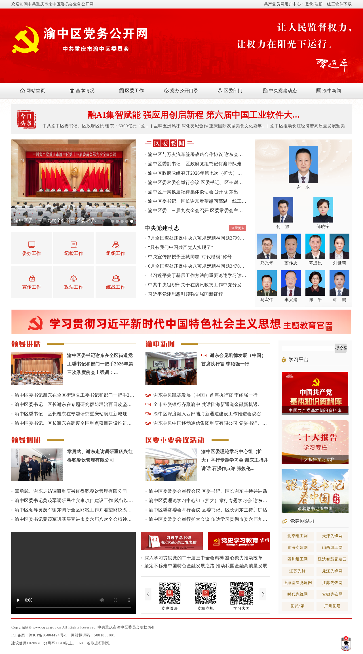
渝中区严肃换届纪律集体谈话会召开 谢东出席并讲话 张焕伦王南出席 (197, 191)
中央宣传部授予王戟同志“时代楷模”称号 (190, 256)
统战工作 (115, 287)
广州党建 (332, 606)
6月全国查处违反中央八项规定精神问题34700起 (197, 266)
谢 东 (303, 187)
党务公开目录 (184, 90)
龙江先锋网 (332, 571)
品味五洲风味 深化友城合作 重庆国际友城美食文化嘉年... (210, 126)
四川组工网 (297, 559)
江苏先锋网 (332, 583)
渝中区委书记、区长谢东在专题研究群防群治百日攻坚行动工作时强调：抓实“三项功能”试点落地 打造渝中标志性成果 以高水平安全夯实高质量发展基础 (75, 404)
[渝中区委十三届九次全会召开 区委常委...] (73, 141)
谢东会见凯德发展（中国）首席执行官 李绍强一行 (205, 395)
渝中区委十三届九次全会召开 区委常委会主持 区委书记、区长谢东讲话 (197, 210)
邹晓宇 (323, 226)
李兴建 (291, 299)
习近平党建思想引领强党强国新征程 (185, 294)
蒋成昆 (315, 263)
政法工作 (73, 287)
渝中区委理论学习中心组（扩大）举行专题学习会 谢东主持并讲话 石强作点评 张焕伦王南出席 (209, 500)
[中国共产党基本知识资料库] (315, 373)
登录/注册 (314, 4)
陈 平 (315, 299)
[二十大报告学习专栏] (315, 422)
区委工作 (134, 90)
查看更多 (237, 228)
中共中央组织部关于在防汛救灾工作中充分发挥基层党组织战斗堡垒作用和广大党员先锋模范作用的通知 (197, 284)
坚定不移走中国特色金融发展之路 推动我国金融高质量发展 (205, 565)
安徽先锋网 (332, 594)
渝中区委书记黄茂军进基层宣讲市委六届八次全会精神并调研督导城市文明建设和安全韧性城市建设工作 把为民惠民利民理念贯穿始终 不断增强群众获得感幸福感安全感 (75, 519)
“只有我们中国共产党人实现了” (180, 247)
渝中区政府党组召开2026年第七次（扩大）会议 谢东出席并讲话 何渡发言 (197, 173)
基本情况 (85, 90)
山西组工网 (332, 547)
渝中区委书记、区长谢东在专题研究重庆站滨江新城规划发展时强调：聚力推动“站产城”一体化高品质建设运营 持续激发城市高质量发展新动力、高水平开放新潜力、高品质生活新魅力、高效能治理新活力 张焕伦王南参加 (75, 413)
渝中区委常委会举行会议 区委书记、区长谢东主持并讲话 (197, 182)
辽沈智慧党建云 (332, 559)
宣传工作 (31, 287)
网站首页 (35, 90)
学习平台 (299, 359)
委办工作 (31, 253)
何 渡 (283, 226)
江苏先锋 (297, 571)
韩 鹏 (339, 299)
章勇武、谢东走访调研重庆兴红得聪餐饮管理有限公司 (71, 491)
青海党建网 (297, 547)
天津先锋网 (332, 536)
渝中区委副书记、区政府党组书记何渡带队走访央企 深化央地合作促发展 (197, 163)
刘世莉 (339, 263)
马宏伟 (267, 299)
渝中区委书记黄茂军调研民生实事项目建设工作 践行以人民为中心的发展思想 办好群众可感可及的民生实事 (75, 500)
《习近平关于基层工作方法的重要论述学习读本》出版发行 (197, 275)
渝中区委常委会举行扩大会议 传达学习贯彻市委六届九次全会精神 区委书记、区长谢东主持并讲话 (209, 519)
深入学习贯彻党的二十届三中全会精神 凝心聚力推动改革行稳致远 (207, 557)
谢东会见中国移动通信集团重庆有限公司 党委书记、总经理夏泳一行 (211, 423)
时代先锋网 (297, 594)
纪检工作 (73, 253)
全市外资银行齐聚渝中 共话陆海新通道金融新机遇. (206, 404)
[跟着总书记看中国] (315, 471)
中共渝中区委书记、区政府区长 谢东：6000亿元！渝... (96, 126)
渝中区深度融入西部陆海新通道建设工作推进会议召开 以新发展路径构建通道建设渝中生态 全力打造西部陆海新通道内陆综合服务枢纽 (211, 413)
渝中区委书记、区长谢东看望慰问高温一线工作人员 (197, 201)
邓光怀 (267, 263)
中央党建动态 (283, 90)
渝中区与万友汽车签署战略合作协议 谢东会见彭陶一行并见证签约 (197, 154)
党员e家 (297, 606)
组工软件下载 (339, 4)
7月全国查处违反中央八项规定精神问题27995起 (197, 238)
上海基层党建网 (297, 583)
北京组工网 (297, 536)
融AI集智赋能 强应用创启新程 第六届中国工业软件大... (194, 114)
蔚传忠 (291, 263)
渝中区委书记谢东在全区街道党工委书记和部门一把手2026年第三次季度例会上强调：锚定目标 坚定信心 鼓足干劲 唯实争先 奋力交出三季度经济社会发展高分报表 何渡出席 (75, 395)
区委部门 (233, 90)
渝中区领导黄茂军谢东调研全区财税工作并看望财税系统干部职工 (75, 509)
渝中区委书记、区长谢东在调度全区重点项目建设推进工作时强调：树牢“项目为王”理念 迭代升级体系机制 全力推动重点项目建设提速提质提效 (75, 423)
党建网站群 (302, 521)
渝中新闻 (331, 90)
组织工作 (115, 253)
